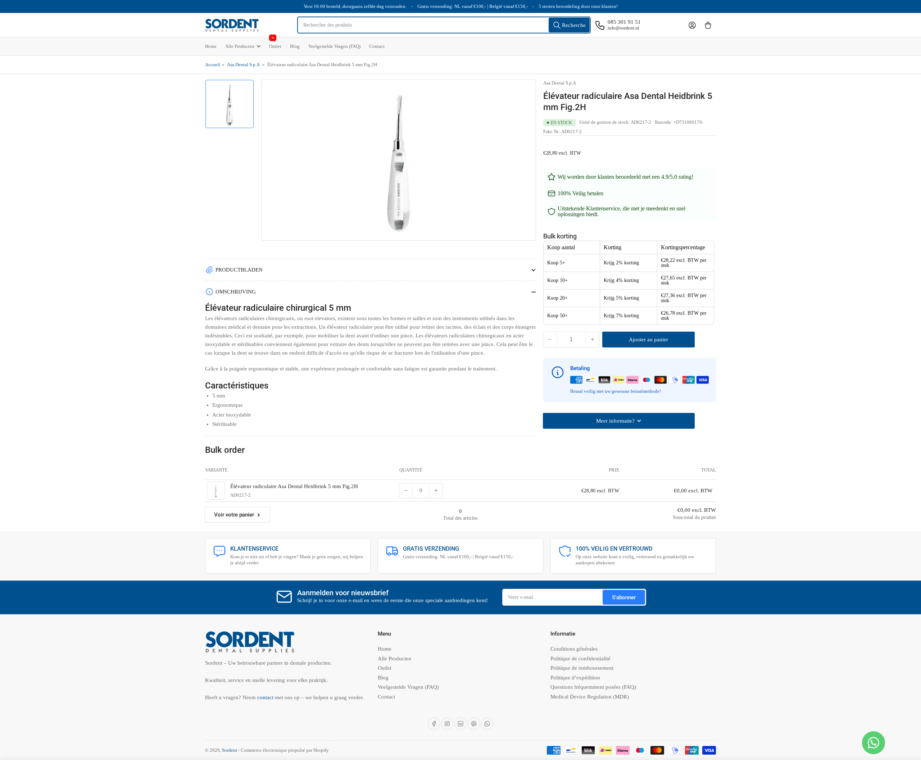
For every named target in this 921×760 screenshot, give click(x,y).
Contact (377, 46)
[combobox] (444, 25)
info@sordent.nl (623, 28)
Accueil (212, 64)
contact (266, 697)
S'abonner (624, 597)
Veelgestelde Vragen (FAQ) (334, 46)
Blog (295, 46)
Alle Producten (239, 46)
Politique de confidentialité (580, 658)
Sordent (229, 750)
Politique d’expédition (575, 678)
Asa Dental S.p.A (243, 64)
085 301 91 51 (624, 22)
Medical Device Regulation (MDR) (589, 697)
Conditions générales (574, 649)
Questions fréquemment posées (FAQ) (593, 687)
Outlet (275, 43)
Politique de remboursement (581, 668)
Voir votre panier (234, 514)
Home (211, 46)
